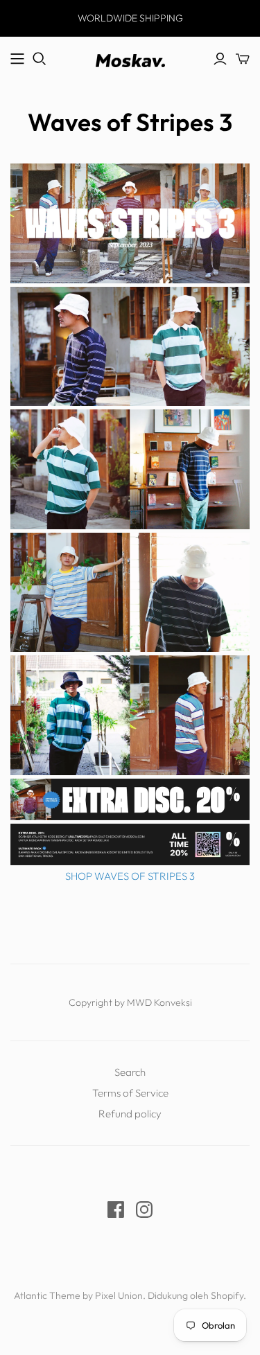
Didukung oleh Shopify (195, 1295)
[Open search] (39, 59)
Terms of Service (130, 1092)
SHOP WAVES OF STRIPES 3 (130, 876)
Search (130, 1072)
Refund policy (130, 1113)
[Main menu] (17, 59)
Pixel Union (119, 1295)
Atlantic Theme (47, 1295)
